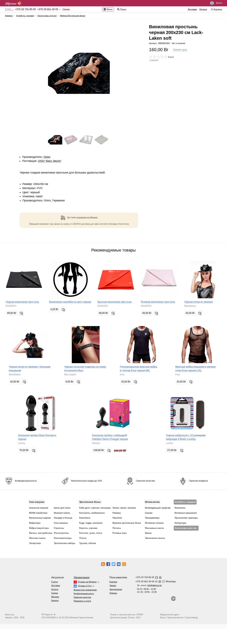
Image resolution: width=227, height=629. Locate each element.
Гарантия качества (82, 597)
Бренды (55, 600)
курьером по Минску (87, 217)
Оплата (203, 9)
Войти (218, 3)
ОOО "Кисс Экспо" (49, 161)
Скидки (66, 9)
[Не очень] (154, 57)
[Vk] (119, 564)
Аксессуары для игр (47, 16)
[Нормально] (158, 57)
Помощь (113, 593)
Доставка (192, 9)
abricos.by (9, 614)
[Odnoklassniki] (124, 564)
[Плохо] (151, 57)
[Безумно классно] (166, 57)
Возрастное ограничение (85, 590)
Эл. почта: (149, 585)
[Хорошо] (162, 57)
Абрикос (9, 16)
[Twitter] (113, 564)
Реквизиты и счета (82, 601)
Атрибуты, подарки (25, 16)
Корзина (113, 582)
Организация (81, 577)
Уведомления (115, 589)
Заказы (112, 585)
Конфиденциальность (84, 593)
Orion (47, 156)
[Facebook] (108, 564)
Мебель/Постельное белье (72, 16)
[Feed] (103, 564)
